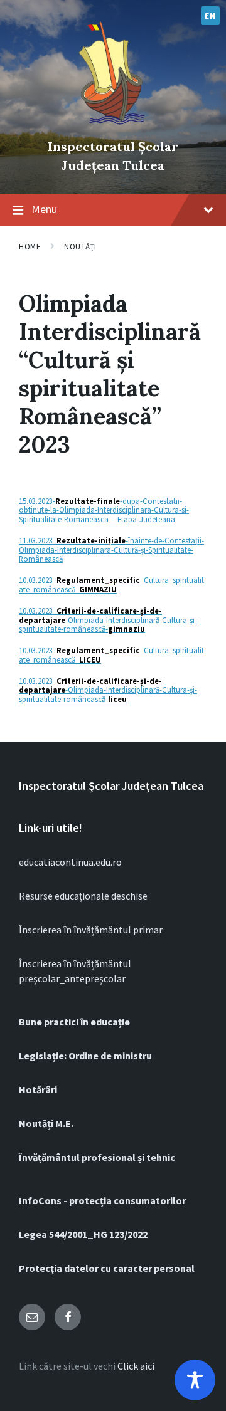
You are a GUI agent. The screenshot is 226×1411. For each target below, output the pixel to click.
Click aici (135, 1366)
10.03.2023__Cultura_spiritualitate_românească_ (111, 584)
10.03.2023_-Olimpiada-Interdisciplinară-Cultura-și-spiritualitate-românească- (108, 620)
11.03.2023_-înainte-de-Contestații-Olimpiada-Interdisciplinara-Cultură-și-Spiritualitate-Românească (111, 549)
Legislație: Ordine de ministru (85, 1055)
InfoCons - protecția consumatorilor (102, 1200)
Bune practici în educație (74, 1021)
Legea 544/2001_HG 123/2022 (83, 1234)
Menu (44, 209)
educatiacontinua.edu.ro (70, 862)
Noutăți (80, 246)
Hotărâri (38, 1089)
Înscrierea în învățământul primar (91, 929)
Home (30, 246)
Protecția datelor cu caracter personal (107, 1268)
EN (210, 15)
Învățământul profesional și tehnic (97, 1157)
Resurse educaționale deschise (83, 895)
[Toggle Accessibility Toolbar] (195, 1380)
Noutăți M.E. (46, 1123)
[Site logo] (113, 125)
